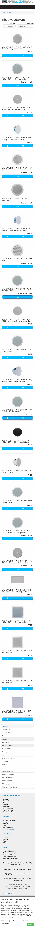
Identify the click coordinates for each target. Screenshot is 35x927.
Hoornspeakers (6, 752)
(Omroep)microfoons (8, 774)
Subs (3, 755)
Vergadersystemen (7, 777)
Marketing (6, 923)
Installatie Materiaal (7, 733)
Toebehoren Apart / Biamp (9, 787)
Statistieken (26, 921)
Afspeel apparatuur (7, 771)
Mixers (4, 768)
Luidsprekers (5, 739)
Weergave (13, 23)
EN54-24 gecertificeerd (8, 758)
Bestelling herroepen (8, 829)
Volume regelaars (7, 781)
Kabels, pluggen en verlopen (10, 784)
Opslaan (30, 924)
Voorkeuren (16, 921)
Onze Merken (6, 729)
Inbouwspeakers (7, 745)
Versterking (5, 765)
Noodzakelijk (6, 921)
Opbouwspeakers (7, 742)
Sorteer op (30, 23)
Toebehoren (5, 736)
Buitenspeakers (6, 748)
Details (17, 85)
